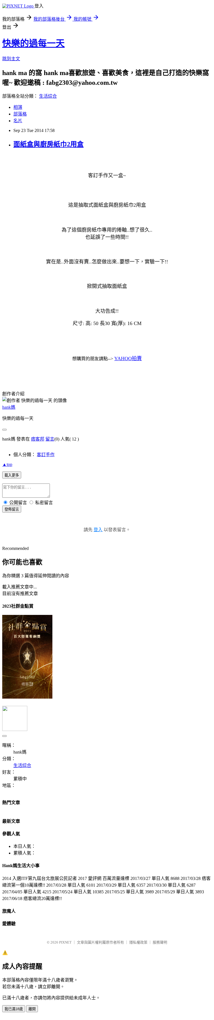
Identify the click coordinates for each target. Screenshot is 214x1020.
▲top (7, 464)
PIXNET (65, 942)
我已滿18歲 (13, 1009)
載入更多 (11, 475)
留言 (49, 439)
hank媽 (8, 407)
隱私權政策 (138, 942)
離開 (32, 1009)
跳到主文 (11, 58)
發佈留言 (11, 509)
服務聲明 (160, 942)
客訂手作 (46, 454)
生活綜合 (48, 96)
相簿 (17, 107)
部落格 (20, 114)
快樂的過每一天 (33, 43)
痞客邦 (37, 439)
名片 (17, 120)
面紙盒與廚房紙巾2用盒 (48, 144)
